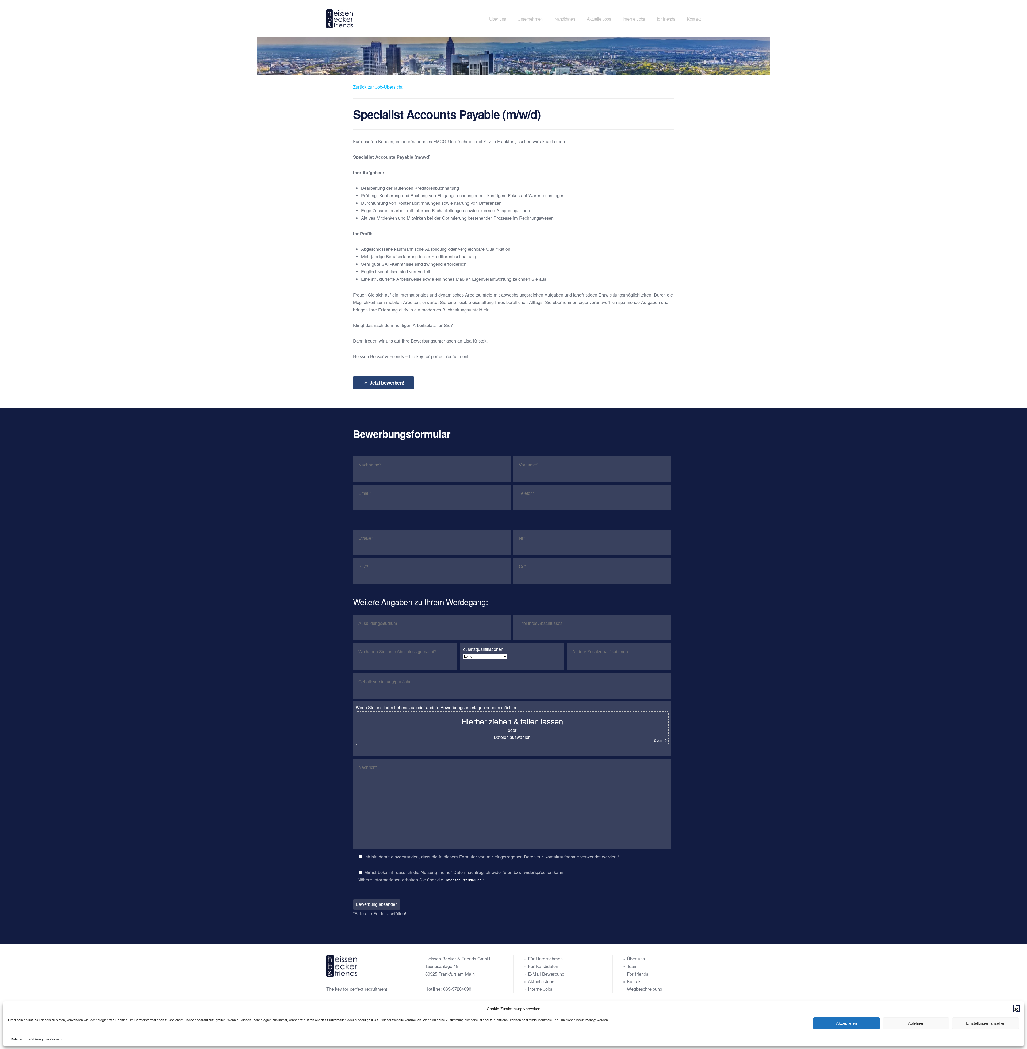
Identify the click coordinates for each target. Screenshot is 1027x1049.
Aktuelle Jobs (599, 19)
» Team (630, 966)
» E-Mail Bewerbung (544, 974)
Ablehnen (916, 1023)
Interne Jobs (634, 19)
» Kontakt (632, 981)
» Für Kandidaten (541, 966)
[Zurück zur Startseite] (340, 18)
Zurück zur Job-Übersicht (378, 86)
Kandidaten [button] (564, 19)
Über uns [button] (497, 19)
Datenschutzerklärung (27, 1039)
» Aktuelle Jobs (539, 981)
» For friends (635, 974)
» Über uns (634, 958)
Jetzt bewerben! (387, 382)
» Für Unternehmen (543, 958)
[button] (1016, 1008)
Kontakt (694, 19)
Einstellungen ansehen (985, 1023)
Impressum (53, 1039)
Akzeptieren (846, 1023)
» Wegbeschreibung (642, 989)
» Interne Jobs (538, 989)
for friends (666, 19)
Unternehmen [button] (530, 19)
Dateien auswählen (512, 737)
